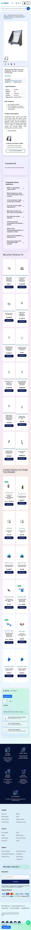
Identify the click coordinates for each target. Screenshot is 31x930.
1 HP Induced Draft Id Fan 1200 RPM (9, 600)
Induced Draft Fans (9, 596)
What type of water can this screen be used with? (14, 211)
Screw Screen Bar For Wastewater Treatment (21, 314)
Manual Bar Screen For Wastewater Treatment (9, 279)
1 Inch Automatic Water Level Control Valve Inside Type (9, 635)
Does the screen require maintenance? (14, 206)
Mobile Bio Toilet (9, 563)
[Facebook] (5, 64)
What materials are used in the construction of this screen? (14, 194)
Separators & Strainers (9, 16)
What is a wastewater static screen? (13, 188)
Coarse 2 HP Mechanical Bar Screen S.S (9, 452)
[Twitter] (8, 64)
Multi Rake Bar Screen (22, 452)
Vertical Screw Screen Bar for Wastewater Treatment (9, 348)
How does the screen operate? (13, 217)
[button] (9, 287)
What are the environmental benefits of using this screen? (15, 230)
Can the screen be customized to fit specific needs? (14, 223)
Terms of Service (15, 914)
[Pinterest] (11, 64)
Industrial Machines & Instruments (15, 15)
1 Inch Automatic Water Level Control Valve (22, 600)
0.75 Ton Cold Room (22, 531)
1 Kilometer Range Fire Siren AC (22, 635)
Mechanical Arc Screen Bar (9, 314)
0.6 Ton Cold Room (9, 531)
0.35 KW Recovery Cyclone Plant (21, 497)
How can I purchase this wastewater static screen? (14, 242)
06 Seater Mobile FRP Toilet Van (9, 566)
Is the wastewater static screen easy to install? (14, 200)
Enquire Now (7, 696)
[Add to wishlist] (12, 265)
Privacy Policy (21, 885)
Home (5, 15)
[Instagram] (7, 922)
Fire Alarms (22, 631)
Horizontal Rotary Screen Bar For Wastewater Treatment (22, 383)
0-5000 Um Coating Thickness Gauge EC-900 (9, 497)
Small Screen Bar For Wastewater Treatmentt (22, 348)
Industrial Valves (21, 596)
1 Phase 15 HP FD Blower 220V (9, 669)
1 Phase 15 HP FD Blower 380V (22, 669)
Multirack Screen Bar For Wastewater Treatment (9, 383)
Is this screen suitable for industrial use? (14, 236)
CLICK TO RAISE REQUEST (15, 150)
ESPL (10, 82)
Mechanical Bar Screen (20, 16)
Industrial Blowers (9, 666)
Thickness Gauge (9, 492)
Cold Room (9, 528)
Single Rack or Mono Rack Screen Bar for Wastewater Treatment (9, 417)
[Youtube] (15, 922)
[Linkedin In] (19, 922)
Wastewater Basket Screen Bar (22, 417)
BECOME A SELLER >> (11, 867)
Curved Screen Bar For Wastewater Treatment (22, 279)
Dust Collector (22, 493)
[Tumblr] (14, 64)
